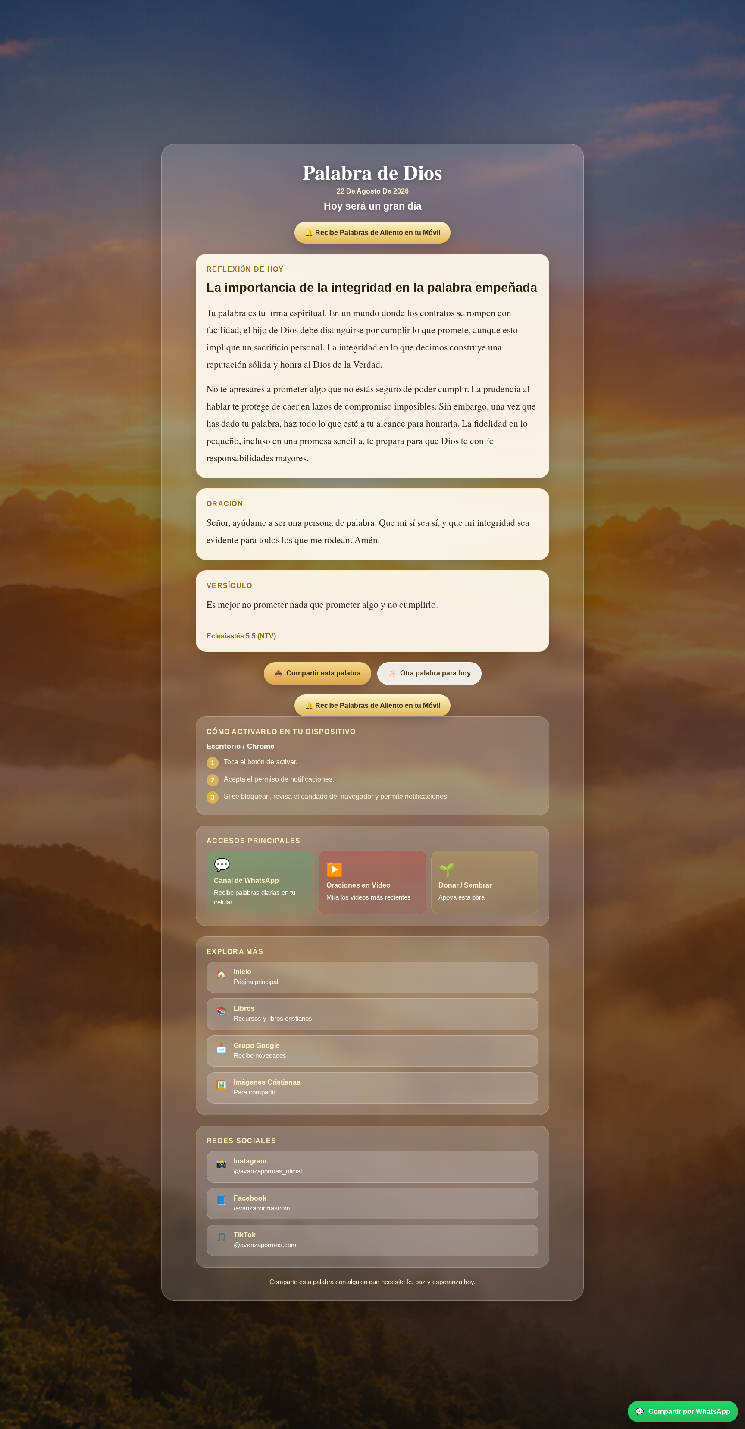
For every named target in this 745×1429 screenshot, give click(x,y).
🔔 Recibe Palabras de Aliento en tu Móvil (372, 232)
